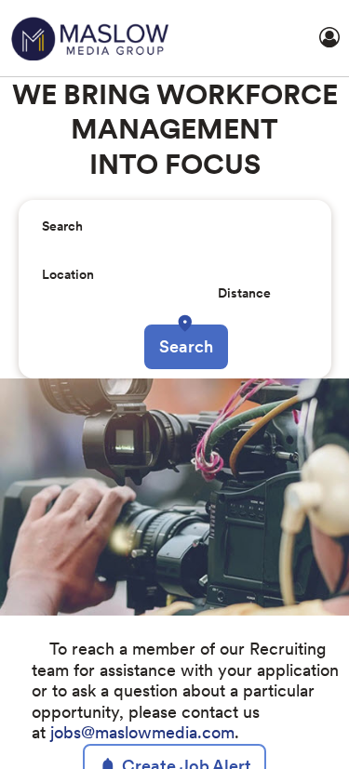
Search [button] (186, 376)
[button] (190, 353)
